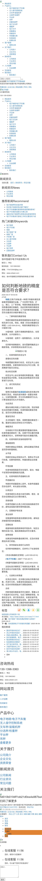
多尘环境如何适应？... (14, 633)
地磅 (23, 81)
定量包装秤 (13, 22)
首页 (12, 182)
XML (30, 87)
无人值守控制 (11, 239)
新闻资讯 (8, 56)
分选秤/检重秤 (14, 15)
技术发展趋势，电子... (14, 637)
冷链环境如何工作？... (14, 646)
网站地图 (19, 87)
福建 (29, 814)
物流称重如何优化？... (14, 639)
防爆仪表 (12, 40)
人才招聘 (8, 65)
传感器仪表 (13, 36)
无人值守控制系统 (15, 10)
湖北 (36, 814)
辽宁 (14, 814)
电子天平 (12, 29)
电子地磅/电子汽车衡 (16, 8)
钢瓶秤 (11, 26)
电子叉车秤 (13, 24)
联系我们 (8, 72)
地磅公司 (8, 614)
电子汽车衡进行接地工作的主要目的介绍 (21, 216)
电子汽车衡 (18, 81)
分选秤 (8, 243)
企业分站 (11, 87)
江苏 (17, 814)
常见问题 (12, 63)
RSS (25, 87)
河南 (32, 814)
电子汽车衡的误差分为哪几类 (17, 212)
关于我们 (8, 47)
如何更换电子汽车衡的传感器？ (19, 623)
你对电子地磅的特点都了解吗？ (17, 207)
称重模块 (12, 31)
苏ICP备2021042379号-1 (9, 807)
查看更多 (5, 742)
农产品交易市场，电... (14, 644)
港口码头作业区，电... (14, 651)
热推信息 (3, 87)
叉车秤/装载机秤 (15, 13)
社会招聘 (12, 68)
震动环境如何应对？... (14, 630)
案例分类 (12, 45)
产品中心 (8, 6)
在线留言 (8, 70)
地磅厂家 (9, 234)
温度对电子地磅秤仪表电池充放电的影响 (21, 214)
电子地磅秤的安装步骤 (14, 205)
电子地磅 (10, 81)
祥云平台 (30, 807)
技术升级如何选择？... (14, 649)
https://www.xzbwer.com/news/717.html (24, 616)
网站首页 (8, 3)
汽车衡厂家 (10, 236)
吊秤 (11, 19)
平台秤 (11, 17)
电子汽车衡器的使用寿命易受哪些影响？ (21, 209)
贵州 (1, 816)
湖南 (40, 814)
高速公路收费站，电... (14, 635)
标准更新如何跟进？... (14, 642)
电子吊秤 (9, 248)
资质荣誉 (12, 54)
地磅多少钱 (16, 614)
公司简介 (12, 49)
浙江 (21, 814)
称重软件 (12, 33)
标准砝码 (12, 38)
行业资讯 (12, 61)
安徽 (25, 814)
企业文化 (12, 52)
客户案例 (8, 42)
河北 (10, 814)
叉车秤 (8, 241)
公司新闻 (12, 59)
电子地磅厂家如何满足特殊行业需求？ (22, 619)
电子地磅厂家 (11, 232)
